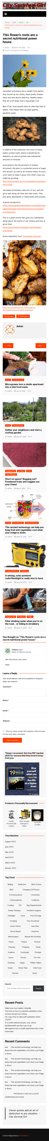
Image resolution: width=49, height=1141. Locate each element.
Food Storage (11, 474)
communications (15, 895)
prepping (25, 947)
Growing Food (15, 50)
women (15, 973)
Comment (7, 687)
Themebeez (24, 1136)
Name (6, 700)
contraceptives (16, 900)
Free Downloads (32, 523)
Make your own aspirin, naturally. (18, 1008)
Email (6, 711)
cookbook (35, 900)
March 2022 (10, 862)
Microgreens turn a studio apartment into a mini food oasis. (24, 385)
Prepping (25, 50)
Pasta (11, 942)
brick (11, 890)
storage (38, 952)
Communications (12, 571)
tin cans (37, 957)
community (35, 895)
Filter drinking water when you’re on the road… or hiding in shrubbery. (23, 622)
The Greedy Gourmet (31, 236)
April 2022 (9, 857)
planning (11, 947)
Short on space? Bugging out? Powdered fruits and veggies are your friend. (22, 482)
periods (37, 942)
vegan (22, 963)
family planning (14, 910)
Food (7, 50)
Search (8, 984)
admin (7, 48)
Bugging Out (10, 471)
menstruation (13, 937)
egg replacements (34, 905)
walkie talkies (35, 963)
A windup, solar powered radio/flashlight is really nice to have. (24, 577)
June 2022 (9, 847)
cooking (10, 905)
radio (38, 947)
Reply (7, 665)
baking (10, 884)
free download (33, 921)
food (23, 916)
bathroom (22, 884)
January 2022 (10, 868)
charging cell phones (31, 890)
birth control (36, 884)
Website (6, 721)
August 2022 (10, 841)
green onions (15, 926)
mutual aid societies (33, 937)
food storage (35, 916)
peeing (24, 942)
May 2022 (9, 852)
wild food (24, 316)
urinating (11, 963)
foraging (10, 316)
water (10, 968)
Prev (9, 345)
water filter (23, 968)
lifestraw (35, 931)
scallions (11, 952)
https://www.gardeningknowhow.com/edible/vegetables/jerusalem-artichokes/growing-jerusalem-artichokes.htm (24, 208)
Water (30, 617)
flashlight (11, 916)
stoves (23, 957)
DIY (20, 905)
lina (6, 1047)
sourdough (24, 952)
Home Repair (15, 931)
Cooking (21, 471)
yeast (34, 973)
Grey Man (35, 926)
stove (11, 957)
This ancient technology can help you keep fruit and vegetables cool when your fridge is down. (24, 530)
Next (40, 345)
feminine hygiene (34, 910)
